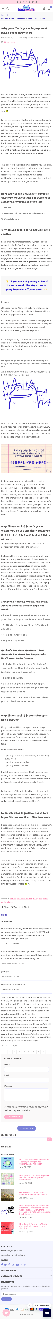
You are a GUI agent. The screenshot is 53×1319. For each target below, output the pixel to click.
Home (3, 15)
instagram (37, 899)
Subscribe (6, 1299)
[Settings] (44, 8)
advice (13, 899)
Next (3, 915)
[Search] (7, 8)
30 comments (9, 42)
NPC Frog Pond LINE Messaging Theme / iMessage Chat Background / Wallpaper (34, 1162)
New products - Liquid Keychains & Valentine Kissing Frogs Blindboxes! (35, 1178)
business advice (24, 899)
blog (8, 15)
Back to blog (27, 1128)
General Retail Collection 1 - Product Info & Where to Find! (33, 1193)
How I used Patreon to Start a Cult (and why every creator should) (33, 1226)
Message (8, 1086)
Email (6, 1075)
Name (7, 1065)
